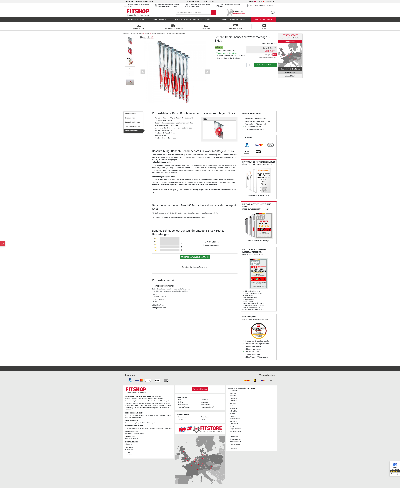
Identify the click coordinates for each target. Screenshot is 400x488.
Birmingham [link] (140, 415)
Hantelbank (233, 408)
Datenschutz (205, 399)
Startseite (126, 33)
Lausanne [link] (136, 433)
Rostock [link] (136, 408)
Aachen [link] (127, 399)
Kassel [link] (168, 403)
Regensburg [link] (129, 408)
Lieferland (251, 1)
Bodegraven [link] (137, 428)
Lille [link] (126, 444)
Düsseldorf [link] (157, 401)
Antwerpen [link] (128, 439)
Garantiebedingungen (133, 122)
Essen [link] (170, 401)
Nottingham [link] (137, 417)
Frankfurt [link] (128, 403)
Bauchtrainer (234, 434)
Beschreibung (130, 118)
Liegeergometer (235, 419)
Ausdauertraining (136, 19)
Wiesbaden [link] (165, 408)
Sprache (259, 1)
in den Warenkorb (265, 65)
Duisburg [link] (164, 401)
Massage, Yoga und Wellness (233, 19)
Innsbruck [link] (132, 423)
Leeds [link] (134, 415)
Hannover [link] (148, 403)
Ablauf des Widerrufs (207, 407)
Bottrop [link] (160, 399)
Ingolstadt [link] (155, 403)
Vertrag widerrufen (200, 389)
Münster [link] (161, 405)
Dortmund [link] (144, 401)
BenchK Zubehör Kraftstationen (176, 33)
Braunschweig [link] (129, 401)
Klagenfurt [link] (139, 423)
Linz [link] (144, 423)
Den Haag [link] (145, 428)
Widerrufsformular (184, 407)
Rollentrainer (234, 424)
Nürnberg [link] (168, 405)
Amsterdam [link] (129, 428)
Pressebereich (205, 417)
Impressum (138, 1)
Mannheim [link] (148, 405)
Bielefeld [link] (144, 399)
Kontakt (151, 1)
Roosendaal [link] (160, 428)
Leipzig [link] (136, 405)
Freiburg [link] (134, 403)
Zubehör (147, 33)
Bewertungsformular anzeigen (195, 257)
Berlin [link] (139, 399)
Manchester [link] (129, 417)
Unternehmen (129, 1)
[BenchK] (146, 37)
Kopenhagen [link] (129, 449)
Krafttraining (159, 19)
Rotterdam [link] (167, 428)
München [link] (155, 405)
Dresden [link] (150, 401)
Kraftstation (234, 401)
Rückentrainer (234, 436)
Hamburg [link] (141, 403)
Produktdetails (130, 114)
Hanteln (232, 413)
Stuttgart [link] (158, 408)
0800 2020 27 (291, 76)
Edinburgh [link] (155, 415)
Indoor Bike (233, 411)
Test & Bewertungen (132, 126)
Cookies (180, 402)
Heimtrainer (233, 421)
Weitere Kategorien (263, 19)
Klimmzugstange (235, 439)
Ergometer (233, 393)
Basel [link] (127, 433)
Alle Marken (233, 448)
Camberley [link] (148, 415)
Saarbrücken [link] (143, 408)
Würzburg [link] (128, 410)
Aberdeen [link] (128, 415)
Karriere (145, 1)
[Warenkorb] (273, 12)
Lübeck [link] (142, 405)
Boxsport (233, 416)
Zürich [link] (142, 433)
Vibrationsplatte (235, 444)
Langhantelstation (236, 429)
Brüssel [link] (135, 439)
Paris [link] (130, 444)
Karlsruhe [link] (162, 403)
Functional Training (236, 431)
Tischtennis (233, 406)
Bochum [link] (150, 399)
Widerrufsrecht (205, 405)
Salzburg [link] (149, 423)
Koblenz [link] (127, 405)
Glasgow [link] (162, 415)
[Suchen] (213, 12)
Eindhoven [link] (152, 428)
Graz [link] (126, 423)
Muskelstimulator (235, 442)
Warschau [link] (128, 455)
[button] (130, 40)
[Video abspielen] (219, 129)
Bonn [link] (155, 399)
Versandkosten (183, 405)
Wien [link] (154, 423)
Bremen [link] (137, 401)
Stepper (232, 426)
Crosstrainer (234, 391)
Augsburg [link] (134, 399)
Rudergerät (233, 398)
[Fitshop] (138, 12)
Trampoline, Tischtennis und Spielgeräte (193, 19)
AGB (179, 399)
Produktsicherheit (131, 131)
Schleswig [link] (151, 408)
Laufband (233, 396)
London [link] (168, 415)
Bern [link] (130, 433)
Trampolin (233, 403)
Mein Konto (269, 1)
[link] (246, 145)
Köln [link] (132, 405)
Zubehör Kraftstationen (158, 33)
